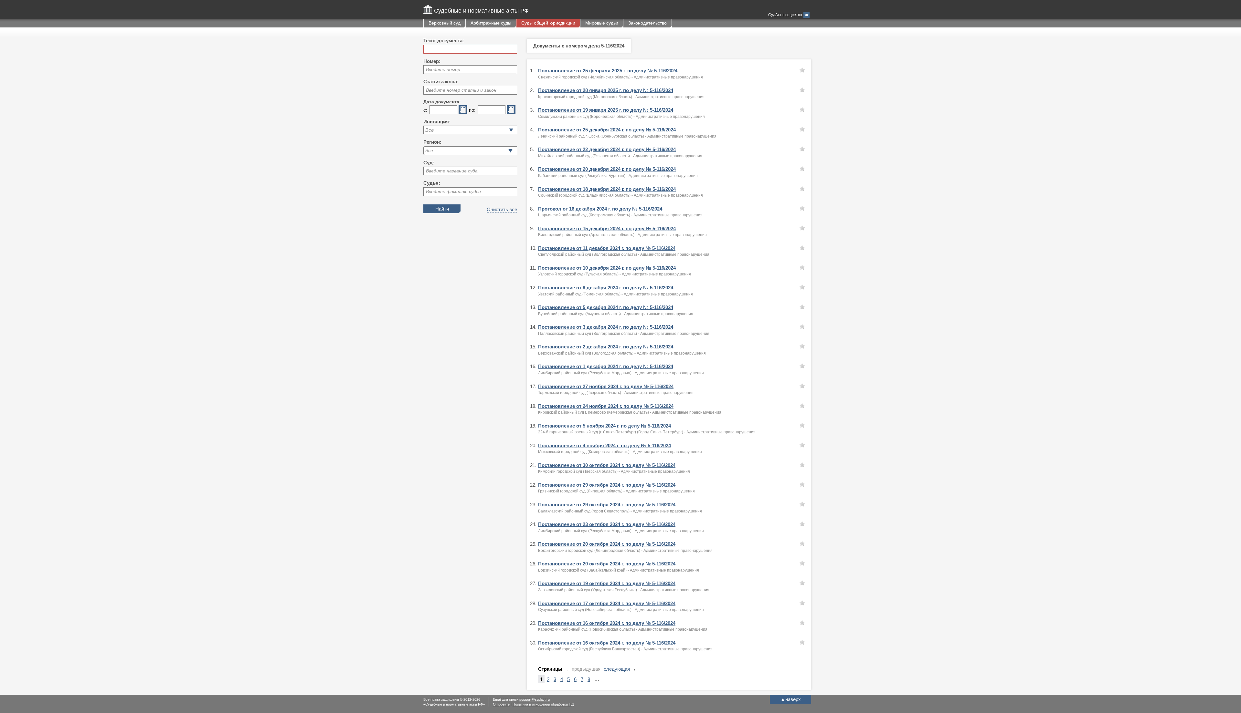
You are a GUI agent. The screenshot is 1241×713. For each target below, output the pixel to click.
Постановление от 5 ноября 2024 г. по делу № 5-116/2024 (604, 426)
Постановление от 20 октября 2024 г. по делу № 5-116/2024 (606, 544)
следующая (617, 669)
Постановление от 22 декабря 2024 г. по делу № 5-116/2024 (607, 149)
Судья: (431, 183)
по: (472, 110)
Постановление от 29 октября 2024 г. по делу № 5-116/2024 (606, 485)
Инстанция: (437, 121)
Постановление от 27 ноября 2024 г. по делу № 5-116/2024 (606, 386)
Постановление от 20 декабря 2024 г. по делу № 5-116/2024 (607, 169)
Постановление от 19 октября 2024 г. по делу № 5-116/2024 (606, 583)
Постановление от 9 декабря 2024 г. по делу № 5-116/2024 (605, 287)
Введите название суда (452, 170)
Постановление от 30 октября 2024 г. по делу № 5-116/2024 (606, 465)
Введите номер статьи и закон (461, 90)
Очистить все (502, 209)
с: (425, 110)
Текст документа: (443, 40)
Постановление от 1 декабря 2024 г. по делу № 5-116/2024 (605, 366)
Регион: (432, 142)
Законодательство (647, 23)
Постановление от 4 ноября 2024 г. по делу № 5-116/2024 (604, 445)
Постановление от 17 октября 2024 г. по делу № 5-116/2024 (606, 603)
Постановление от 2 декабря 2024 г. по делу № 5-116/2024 (605, 346)
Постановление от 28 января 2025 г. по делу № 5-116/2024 (605, 90)
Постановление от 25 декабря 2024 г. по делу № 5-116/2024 (607, 129)
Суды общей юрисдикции (548, 23)
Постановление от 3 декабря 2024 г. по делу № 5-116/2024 (605, 327)
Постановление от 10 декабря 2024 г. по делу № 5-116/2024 (607, 268)
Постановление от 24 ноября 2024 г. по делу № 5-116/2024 (606, 406)
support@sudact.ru (534, 699)
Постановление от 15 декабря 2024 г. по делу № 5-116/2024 (607, 228)
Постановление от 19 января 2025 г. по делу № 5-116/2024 (605, 110)
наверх (790, 699)
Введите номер (443, 69)
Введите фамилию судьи (453, 191)
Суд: (428, 162)
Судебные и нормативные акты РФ (481, 10)
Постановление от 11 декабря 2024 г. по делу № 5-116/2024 (606, 248)
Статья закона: (441, 81)
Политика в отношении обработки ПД (543, 704)
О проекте (501, 704)
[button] (510, 151)
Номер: (431, 61)
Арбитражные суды (491, 23)
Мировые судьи (601, 23)
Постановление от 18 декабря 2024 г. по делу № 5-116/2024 (607, 189)
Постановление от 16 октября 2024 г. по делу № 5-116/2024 (606, 623)
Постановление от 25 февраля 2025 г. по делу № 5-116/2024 (607, 70)
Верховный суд (445, 23)
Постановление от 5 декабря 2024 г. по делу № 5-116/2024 (605, 307)
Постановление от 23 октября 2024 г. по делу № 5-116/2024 (606, 524)
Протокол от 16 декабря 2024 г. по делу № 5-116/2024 (600, 209)
